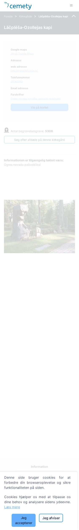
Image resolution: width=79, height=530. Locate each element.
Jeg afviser (51, 518)
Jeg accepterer (23, 520)
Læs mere (12, 507)
